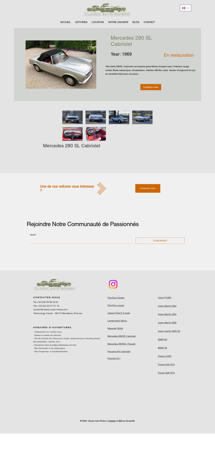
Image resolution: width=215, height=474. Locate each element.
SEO (120, 421)
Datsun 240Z (164, 356)
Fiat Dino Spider (116, 297)
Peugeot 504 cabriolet (119, 351)
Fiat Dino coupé (116, 305)
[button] (81, 22)
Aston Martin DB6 (167, 322)
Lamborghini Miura (117, 320)
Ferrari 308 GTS (166, 372)
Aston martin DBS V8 (169, 331)
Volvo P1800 (164, 297)
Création (112, 421)
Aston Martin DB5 (167, 314)
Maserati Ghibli (115, 328)
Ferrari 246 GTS (166, 364)
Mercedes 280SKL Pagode (121, 344)
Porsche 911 (114, 358)
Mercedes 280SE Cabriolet (122, 336)
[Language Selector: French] (185, 8)
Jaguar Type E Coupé (119, 313)
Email (33, 235)
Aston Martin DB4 (167, 306)
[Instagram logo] (113, 284)
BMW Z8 (162, 347)
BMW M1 (162, 339)
